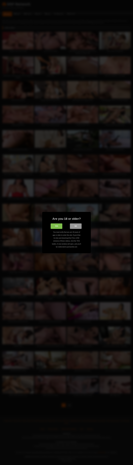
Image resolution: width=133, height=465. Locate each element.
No (76, 226)
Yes (56, 226)
